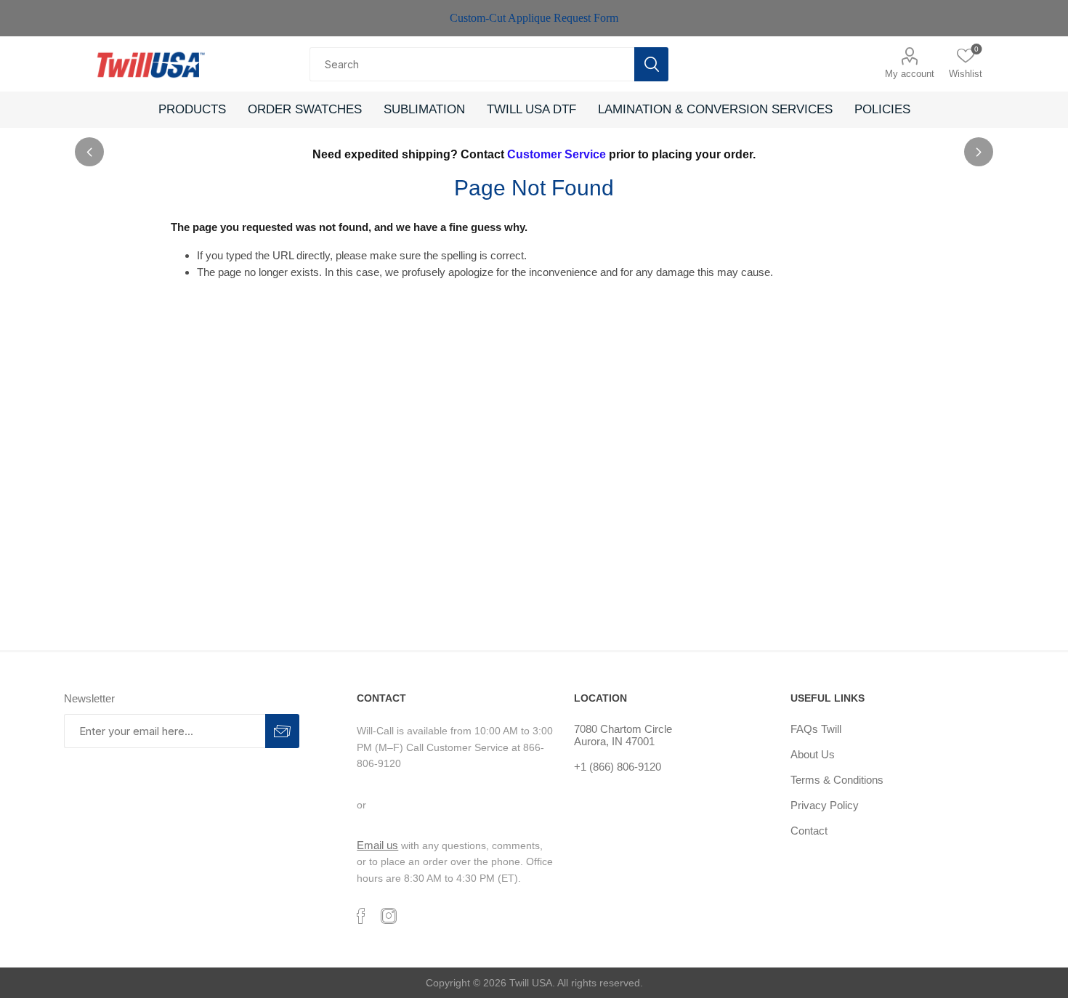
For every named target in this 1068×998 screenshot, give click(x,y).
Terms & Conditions (836, 780)
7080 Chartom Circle (623, 729)
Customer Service (556, 154)
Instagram (388, 916)
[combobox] (472, 64)
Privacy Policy (824, 805)
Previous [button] (89, 151)
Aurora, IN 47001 (614, 741)
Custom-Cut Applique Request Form (534, 18)
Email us (377, 845)
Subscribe (282, 731)
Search (651, 64)
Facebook (361, 916)
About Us (812, 754)
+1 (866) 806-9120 (617, 766)
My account (909, 73)
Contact (809, 830)
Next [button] (978, 151)
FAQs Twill (815, 729)
